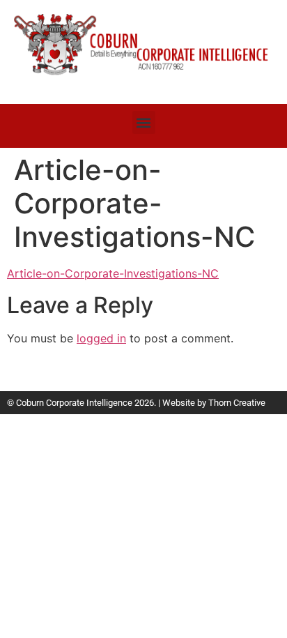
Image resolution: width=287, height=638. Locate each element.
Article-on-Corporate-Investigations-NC (113, 273)
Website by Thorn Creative (213, 402)
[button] (143, 122)
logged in (101, 338)
